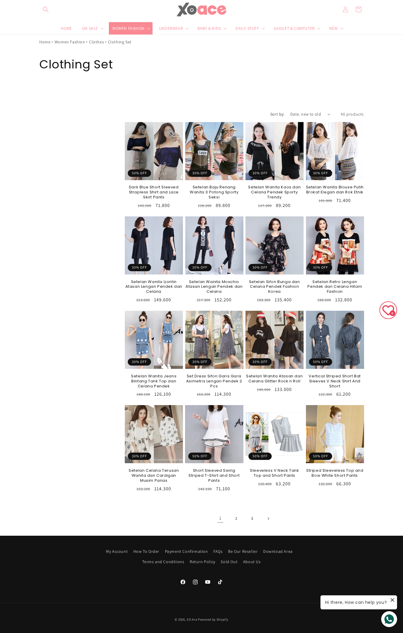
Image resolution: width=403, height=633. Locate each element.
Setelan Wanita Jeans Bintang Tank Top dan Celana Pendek (153, 381)
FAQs (217, 551)
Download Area (278, 551)
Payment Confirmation (186, 551)
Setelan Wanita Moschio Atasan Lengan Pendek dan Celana (214, 287)
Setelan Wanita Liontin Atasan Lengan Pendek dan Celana (153, 287)
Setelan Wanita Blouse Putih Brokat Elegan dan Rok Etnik (335, 190)
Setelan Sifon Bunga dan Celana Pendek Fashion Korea (274, 287)
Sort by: (277, 114)
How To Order (146, 551)
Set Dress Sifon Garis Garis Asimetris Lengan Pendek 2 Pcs (214, 381)
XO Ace (192, 619)
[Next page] (268, 518)
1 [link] (220, 518)
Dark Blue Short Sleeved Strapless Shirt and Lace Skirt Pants (154, 192)
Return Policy (202, 561)
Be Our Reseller (243, 551)
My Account (117, 551)
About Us (252, 561)
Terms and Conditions (163, 561)
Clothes (96, 42)
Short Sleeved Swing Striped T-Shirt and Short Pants (214, 475)
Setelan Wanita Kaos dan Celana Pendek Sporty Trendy (274, 192)
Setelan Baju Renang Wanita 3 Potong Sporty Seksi (214, 192)
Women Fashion (70, 42)
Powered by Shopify (213, 619)
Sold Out (229, 561)
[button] (45, 9)
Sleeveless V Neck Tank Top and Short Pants (274, 473)
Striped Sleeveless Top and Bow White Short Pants (334, 473)
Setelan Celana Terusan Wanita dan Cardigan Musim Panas (154, 475)
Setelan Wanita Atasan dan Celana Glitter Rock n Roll (274, 379)
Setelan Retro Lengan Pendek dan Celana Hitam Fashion (334, 287)
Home (44, 42)
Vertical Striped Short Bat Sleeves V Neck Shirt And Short (335, 381)
